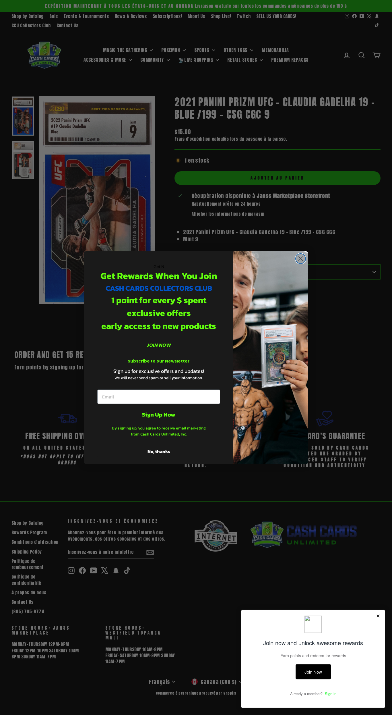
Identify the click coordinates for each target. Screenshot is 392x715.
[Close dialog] (301, 259)
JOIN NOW (159, 345)
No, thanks (159, 451)
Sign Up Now (158, 414)
